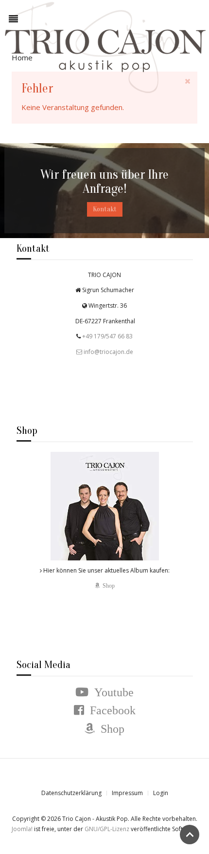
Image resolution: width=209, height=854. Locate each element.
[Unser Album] (105, 505)
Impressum (127, 793)
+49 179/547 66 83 (107, 336)
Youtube (111, 692)
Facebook (110, 710)
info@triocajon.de (108, 351)
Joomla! (22, 829)
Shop (107, 586)
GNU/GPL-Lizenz (107, 829)
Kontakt (105, 209)
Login (160, 793)
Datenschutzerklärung (71, 793)
